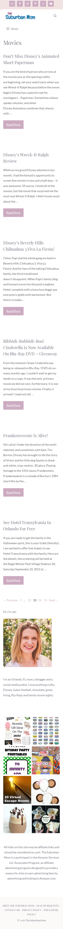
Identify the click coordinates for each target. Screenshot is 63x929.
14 (40, 600)
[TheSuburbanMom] (21, 15)
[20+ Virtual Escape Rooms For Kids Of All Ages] (17, 790)
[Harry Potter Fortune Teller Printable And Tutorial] (46, 820)
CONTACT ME (12, 910)
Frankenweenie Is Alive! (25, 435)
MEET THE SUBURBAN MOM (18, 905)
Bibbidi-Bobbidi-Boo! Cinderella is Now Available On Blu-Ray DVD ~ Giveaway (30, 347)
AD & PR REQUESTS (47, 905)
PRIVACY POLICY (31, 910)
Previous (10, 600)
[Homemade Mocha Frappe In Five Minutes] (17, 820)
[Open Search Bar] (55, 15)
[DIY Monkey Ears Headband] (46, 790)
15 (46, 600)
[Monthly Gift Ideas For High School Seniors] (17, 731)
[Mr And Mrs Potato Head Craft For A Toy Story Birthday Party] (46, 761)
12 (30, 600)
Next (54, 600)
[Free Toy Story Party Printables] (17, 761)
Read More (13, 124)
